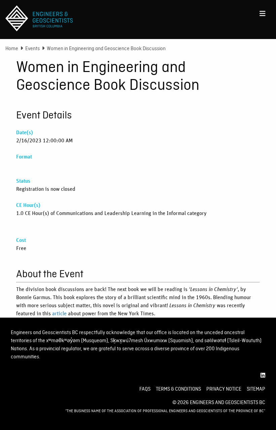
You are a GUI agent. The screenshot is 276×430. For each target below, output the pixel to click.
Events (32, 48)
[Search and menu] (262, 12)
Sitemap (256, 389)
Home (11, 48)
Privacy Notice (223, 389)
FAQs (144, 389)
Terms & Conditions (178, 389)
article (59, 313)
